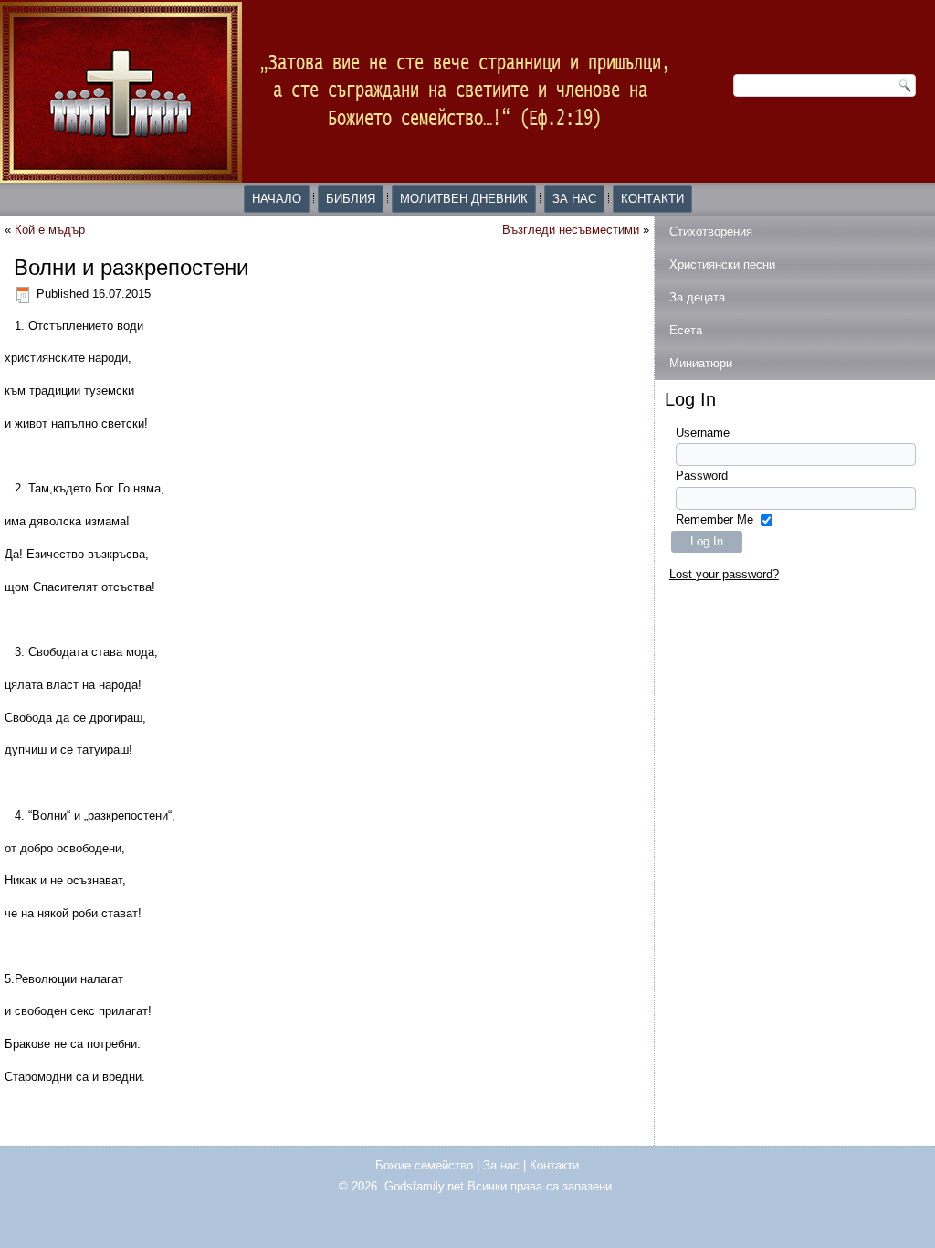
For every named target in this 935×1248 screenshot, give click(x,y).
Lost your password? (724, 574)
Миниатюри (700, 363)
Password (702, 475)
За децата (697, 297)
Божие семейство (424, 1165)
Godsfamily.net (424, 1186)
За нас (574, 199)
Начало (276, 199)
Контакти (652, 199)
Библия (350, 199)
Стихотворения (710, 231)
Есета (685, 330)
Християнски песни (722, 264)
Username (703, 432)
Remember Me (714, 519)
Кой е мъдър (50, 230)
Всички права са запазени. (541, 1186)
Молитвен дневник (464, 199)
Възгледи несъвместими (570, 230)
